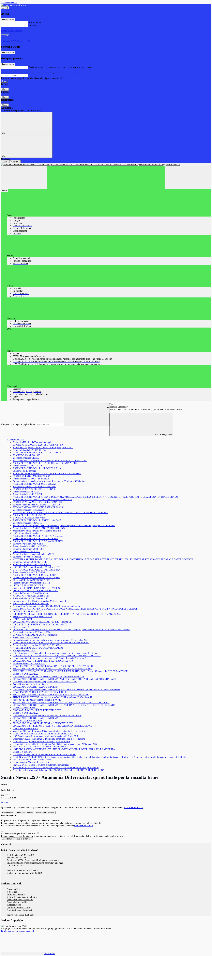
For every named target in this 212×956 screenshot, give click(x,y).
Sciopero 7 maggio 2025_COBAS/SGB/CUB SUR (36, 504)
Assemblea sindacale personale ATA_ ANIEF (33, 554)
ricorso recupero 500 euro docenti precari (31, 762)
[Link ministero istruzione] (14, 5)
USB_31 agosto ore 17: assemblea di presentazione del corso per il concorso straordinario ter (55, 653)
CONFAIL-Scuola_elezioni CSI (27, 611)
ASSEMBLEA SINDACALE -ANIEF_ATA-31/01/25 (38, 536)
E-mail (31, 67)
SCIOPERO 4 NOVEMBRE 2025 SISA (31, 476)
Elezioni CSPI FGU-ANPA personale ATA (32, 616)
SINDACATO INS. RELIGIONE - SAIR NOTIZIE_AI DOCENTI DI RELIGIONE (52, 668)
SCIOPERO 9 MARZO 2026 (26, 455)
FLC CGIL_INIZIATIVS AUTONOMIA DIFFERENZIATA (41, 746)
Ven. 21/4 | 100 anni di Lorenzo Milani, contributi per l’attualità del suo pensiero (49, 731)
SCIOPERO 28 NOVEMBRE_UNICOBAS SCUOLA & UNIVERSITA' (47, 473)
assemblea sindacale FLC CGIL (27, 523)
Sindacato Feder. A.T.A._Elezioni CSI (30, 598)
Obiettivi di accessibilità (18, 902)
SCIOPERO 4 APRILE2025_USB (29, 517)
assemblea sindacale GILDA (26, 458)
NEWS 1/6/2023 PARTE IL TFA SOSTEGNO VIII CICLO (40, 692)
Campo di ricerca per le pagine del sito (18, 424)
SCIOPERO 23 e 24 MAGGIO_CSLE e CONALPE (37, 502)
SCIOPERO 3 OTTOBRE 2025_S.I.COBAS (34, 489)
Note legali (12, 892)
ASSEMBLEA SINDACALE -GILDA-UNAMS (35, 538)
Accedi (5, 8)
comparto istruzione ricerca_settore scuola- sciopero (36, 577)
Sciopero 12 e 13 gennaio (24, 471)
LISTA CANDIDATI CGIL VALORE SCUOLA (35, 590)
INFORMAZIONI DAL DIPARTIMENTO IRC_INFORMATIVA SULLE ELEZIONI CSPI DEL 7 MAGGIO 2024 (67, 614)
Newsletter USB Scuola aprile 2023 (29, 663)
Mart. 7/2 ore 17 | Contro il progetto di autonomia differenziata (41, 765)
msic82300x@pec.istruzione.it (37, 863)
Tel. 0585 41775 (18, 857)
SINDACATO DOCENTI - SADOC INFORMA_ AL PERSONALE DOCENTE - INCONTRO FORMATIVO (65, 705)
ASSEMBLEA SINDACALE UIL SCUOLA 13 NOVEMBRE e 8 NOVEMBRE (51, 642)
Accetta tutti (45, 813)
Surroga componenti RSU (24, 650)
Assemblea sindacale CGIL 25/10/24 (29, 572)
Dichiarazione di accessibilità (20, 899)
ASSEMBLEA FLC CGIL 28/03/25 (29, 515)
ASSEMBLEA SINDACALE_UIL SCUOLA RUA (37, 468)
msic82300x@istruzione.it (36, 860)
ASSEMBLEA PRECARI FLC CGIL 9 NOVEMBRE (38, 648)
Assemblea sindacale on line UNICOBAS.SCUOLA (37, 645)
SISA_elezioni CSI (21, 627)
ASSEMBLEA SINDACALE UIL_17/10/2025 (35, 484)
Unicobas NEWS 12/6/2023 (25, 674)
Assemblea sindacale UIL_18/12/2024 (30, 546)
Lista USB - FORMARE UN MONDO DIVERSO (36, 588)
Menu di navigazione (163, 434)
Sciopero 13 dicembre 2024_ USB (28, 549)
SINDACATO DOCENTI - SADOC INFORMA (35, 687)
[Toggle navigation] (24, 177)
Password (32, 25)
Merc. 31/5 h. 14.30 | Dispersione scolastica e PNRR (37, 700)
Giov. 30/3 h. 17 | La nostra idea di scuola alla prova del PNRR (41, 741)
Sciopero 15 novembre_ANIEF (27, 556)
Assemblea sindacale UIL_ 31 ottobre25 (31, 478)
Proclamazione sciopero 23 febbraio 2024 (31, 632)
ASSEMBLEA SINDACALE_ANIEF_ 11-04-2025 (37, 520)
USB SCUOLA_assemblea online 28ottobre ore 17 (36, 567)
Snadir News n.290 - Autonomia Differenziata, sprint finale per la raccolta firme (49, 739)
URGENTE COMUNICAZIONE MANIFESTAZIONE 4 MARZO (44, 754)
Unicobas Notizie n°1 (22, 752)
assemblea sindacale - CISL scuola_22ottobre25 (34, 486)
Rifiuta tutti (24, 813)
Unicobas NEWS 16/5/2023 (25, 707)
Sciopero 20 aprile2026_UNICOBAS (30, 450)
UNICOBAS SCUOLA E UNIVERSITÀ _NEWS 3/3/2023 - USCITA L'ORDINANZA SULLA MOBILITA (64, 749)
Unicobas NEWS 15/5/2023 (25, 713)
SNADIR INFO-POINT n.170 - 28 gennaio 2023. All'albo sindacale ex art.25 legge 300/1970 (56, 767)
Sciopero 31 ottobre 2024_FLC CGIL (30, 562)
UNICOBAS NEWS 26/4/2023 (27, 720)
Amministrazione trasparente (20, 910)
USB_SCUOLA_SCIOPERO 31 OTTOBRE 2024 (36, 569)
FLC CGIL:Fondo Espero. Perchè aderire (32, 759)
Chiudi (4, 89)
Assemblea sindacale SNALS (26, 491)
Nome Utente (34, 22)
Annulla (5, 162)
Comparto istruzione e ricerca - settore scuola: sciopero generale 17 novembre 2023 (50, 640)
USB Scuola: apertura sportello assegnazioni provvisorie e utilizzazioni (45, 681)
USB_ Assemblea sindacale (25, 533)
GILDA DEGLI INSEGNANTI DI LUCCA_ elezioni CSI (40, 624)
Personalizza (7, 813)
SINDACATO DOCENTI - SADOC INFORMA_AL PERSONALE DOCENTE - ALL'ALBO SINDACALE (64, 679)
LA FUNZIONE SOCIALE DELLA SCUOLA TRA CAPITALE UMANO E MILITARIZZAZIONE (60, 512)
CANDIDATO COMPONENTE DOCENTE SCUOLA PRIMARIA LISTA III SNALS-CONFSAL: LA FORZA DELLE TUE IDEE (75, 609)
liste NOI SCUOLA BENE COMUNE (31, 603)
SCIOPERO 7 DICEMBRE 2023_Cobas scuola (35, 635)
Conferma (15, 162)
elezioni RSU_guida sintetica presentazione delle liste (37, 530)
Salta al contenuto (9, 2)
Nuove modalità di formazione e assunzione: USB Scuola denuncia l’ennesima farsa (51, 658)
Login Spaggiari (75, 73)
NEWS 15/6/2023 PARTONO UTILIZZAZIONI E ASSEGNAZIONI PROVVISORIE (53, 666)
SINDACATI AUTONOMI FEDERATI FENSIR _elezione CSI (42, 622)
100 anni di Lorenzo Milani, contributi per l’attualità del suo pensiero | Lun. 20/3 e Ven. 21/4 (55, 744)
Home (112, 404)
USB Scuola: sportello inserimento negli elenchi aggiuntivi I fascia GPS (45, 736)
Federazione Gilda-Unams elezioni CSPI (31, 582)
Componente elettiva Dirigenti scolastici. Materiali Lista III (39, 601)
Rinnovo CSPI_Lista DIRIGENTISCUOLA (33, 580)
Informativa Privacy (16, 894)
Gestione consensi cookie (18, 907)
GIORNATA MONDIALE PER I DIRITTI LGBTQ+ (38, 710)
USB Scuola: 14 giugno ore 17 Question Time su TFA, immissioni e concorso (48, 676)
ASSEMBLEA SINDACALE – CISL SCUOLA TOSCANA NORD (45, 463)
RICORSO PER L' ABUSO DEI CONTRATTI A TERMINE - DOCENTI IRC (50, 460)
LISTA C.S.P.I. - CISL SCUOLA (28, 585)
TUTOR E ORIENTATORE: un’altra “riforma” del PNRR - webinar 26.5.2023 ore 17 (52, 697)
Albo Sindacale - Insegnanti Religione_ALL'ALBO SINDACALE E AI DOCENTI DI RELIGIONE (59, 770)
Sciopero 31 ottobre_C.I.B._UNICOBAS (32, 564)
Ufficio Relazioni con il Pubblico (22, 897)
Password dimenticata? (11, 30)
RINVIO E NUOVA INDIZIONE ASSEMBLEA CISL (38, 507)
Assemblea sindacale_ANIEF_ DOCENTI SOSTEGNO (39, 528)
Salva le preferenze (23, 839)
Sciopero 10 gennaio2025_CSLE (28, 543)
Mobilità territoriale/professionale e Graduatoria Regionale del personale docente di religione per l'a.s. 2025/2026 (64, 525)
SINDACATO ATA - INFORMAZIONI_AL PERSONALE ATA (43, 661)
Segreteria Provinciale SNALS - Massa (30, 593)
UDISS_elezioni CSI (22, 619)
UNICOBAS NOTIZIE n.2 (25, 728)
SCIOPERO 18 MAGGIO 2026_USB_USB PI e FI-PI (38, 445)
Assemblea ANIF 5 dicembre (26, 637)
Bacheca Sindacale (118, 407)
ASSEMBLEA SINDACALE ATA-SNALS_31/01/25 (38, 541)
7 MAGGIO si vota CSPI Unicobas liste (31, 596)
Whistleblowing (14, 905)
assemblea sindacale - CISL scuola (28, 510)
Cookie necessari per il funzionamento (18, 833)
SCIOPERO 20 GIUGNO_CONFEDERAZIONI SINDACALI (42, 499)
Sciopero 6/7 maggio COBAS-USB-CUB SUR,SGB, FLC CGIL (43, 447)
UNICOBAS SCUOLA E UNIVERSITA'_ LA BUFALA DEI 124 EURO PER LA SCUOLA (57, 655)
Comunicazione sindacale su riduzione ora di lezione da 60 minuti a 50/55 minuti (49, 481)
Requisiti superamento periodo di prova (30, 684)
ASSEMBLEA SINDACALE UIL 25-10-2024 (34, 575)
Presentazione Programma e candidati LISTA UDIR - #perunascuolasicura (46, 606)
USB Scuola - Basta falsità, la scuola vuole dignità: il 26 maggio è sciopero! (47, 715)
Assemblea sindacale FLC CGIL (28, 465)
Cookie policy (13, 889)
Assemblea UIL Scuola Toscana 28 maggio (32, 442)
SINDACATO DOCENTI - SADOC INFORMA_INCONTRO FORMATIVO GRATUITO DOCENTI (61, 702)
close (4, 190)
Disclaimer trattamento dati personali (17, 931)
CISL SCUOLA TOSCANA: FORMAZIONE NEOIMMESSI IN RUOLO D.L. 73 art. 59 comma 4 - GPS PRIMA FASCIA (71, 671)
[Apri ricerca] (188, 177)
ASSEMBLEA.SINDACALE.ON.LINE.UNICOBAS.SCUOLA (43, 733)
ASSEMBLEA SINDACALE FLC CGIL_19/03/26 (37, 452)
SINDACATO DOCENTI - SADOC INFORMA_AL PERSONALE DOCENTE (51, 694)
